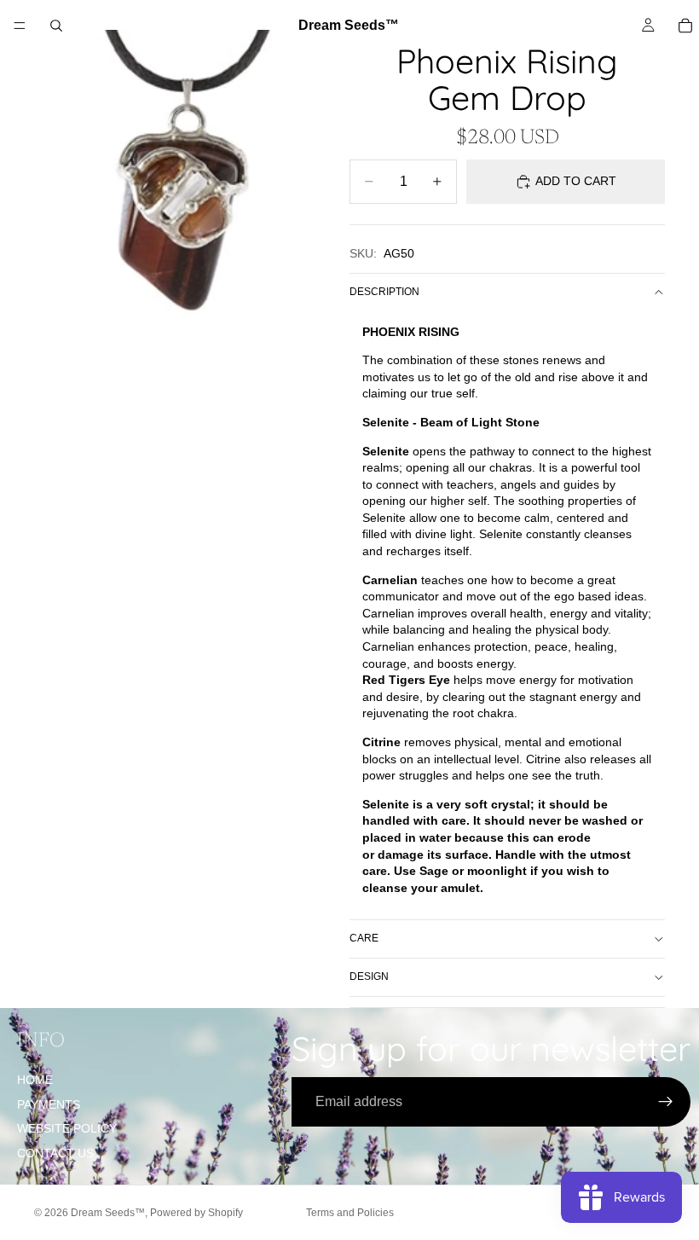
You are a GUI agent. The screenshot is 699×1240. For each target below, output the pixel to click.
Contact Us (55, 1153)
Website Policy (67, 1128)
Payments (48, 1104)
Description (384, 292)
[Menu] (19, 25)
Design (369, 976)
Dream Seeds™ (108, 1213)
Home (35, 1079)
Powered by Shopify (196, 1213)
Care (364, 938)
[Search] (56, 25)
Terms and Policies (350, 1213)
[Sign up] (666, 1102)
